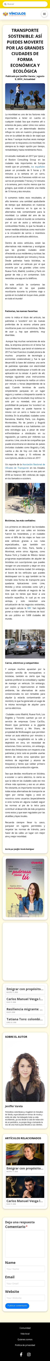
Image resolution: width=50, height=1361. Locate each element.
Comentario (16, 1226)
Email (9, 1277)
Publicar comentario (17, 1305)
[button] (44, 14)
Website (12, 1291)
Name (10, 1262)
